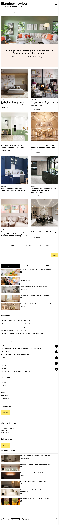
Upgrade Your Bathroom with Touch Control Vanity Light (16, 320)
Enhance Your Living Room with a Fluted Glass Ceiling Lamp (16, 323)
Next (47, 245)
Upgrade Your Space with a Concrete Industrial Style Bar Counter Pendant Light (22, 333)
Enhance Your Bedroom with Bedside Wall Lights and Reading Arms (18, 327)
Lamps (2, 99)
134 (40, 245)
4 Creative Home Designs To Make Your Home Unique (34, 295)
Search (3, 252)
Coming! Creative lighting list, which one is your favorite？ (35, 304)
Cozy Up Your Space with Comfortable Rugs (17, 354)
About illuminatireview (7, 428)
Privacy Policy (5, 430)
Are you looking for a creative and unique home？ (33, 286)
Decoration (29, 48)
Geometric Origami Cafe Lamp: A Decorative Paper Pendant (36, 498)
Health (3, 389)
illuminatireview (14, 3)
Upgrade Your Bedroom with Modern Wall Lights (13, 330)
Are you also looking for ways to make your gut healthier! (35, 269)
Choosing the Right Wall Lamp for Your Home (17, 371)
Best (49, 265)
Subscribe (5, 412)
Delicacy (3, 385)
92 (33, 245)
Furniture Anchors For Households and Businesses (18, 365)
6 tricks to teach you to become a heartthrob (32, 278)
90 (26, 245)
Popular (11, 265)
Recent (30, 265)
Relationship (4, 395)
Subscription (5, 432)
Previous (12, 245)
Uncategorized (5, 398)
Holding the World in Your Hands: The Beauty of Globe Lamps (21, 360)
